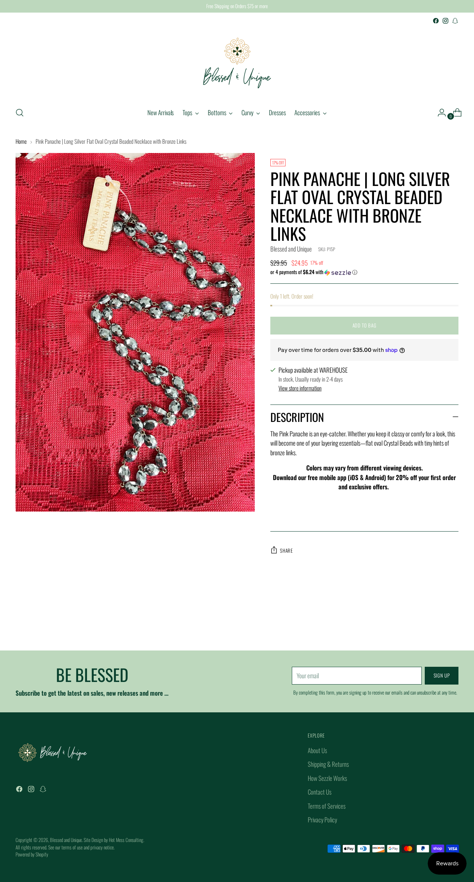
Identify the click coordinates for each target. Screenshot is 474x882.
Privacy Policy (322, 819)
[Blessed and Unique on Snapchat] (455, 20)
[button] (364, 272)
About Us (317, 750)
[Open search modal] (19, 112)
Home (21, 141)
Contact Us (319, 791)
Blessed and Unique (291, 248)
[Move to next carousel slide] (452, 625)
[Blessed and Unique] (237, 63)
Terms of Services (327, 806)
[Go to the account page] (438, 112)
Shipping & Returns (328, 764)
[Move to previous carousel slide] (435, 625)
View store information (299, 388)
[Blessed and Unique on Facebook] (436, 20)
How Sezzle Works (327, 778)
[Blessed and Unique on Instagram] (445, 20)
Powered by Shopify (32, 854)
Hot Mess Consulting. (126, 839)
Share (286, 550)
